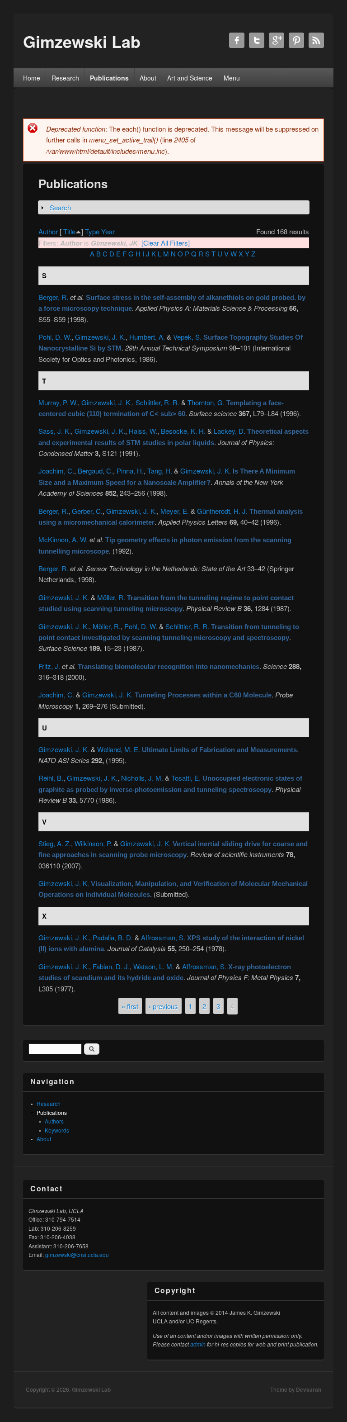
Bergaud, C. (95, 470)
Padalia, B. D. (113, 937)
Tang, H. (159, 470)
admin (198, 1344)
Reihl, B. (50, 777)
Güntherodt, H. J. (222, 511)
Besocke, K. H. (183, 431)
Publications (109, 77)
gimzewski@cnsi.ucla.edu (77, 1254)
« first (130, 1006)
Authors (54, 1121)
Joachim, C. (56, 470)
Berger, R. (53, 297)
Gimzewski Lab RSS (316, 40)
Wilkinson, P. (93, 843)
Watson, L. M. (153, 966)
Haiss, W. (143, 431)
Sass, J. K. (54, 431)
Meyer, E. (174, 511)
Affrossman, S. (163, 937)
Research (65, 77)
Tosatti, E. (186, 777)
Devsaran (308, 1389)
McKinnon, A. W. (63, 539)
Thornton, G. (206, 402)
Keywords (57, 1130)
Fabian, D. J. (111, 966)
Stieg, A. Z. (54, 843)
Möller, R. (111, 597)
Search (60, 207)
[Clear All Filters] (165, 242)
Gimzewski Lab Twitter (256, 40)
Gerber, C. (87, 511)
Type (92, 231)
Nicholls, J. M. (142, 777)
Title (69, 231)
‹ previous (163, 1006)
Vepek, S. (187, 336)
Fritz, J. (49, 666)
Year (108, 231)
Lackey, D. (229, 431)
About (148, 77)
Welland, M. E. (118, 749)
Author (48, 231)
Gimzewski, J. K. (100, 336)
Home (31, 77)
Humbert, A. (147, 336)
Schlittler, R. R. (157, 402)
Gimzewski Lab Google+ (276, 40)
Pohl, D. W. (54, 336)
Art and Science (189, 77)
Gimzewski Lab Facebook (236, 40)
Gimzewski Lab (91, 1389)
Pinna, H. (130, 470)
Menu (232, 77)
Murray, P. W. (58, 402)
